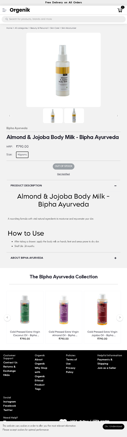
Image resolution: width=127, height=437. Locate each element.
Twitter (8, 410)
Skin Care (54, 28)
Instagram (9, 402)
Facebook (9, 406)
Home (9, 28)
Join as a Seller (106, 368)
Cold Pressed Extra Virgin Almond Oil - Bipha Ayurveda (64, 334)
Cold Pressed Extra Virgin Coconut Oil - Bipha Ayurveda (25, 334)
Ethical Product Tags (40, 385)
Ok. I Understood (113, 426)
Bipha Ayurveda (16, 128)
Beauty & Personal (39, 28)
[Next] (117, 115)
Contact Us (10, 363)
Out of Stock (63, 166)
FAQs (6, 375)
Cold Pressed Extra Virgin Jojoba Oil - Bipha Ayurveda (102, 334)
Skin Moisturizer (68, 28)
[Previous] (9, 115)
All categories (21, 28)
